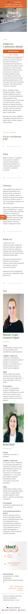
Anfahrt (20, 588)
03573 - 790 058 (12, 5)
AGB (11, 586)
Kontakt (20, 590)
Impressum (12, 588)
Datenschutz (18, 586)
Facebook (18, 2)
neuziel (17, 600)
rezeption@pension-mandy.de (13, 6)
